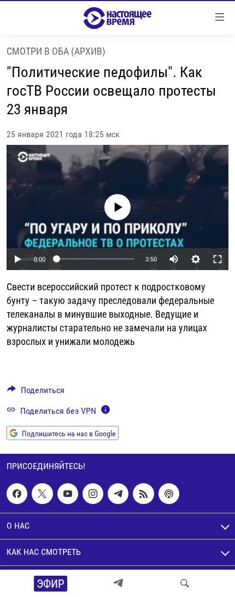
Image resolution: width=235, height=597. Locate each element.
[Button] (35, 393)
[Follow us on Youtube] (67, 493)
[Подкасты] (168, 493)
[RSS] (143, 493)
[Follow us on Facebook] (17, 493)
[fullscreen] (217, 259)
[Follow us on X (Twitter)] (42, 493)
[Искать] (184, 583)
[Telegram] (118, 583)
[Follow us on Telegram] (118, 493)
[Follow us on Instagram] (93, 493)
